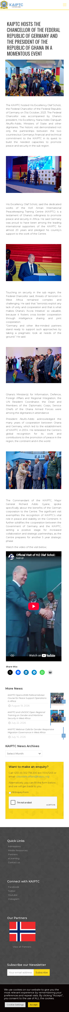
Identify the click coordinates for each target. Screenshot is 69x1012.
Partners (12, 854)
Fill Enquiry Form (20, 792)
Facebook (13, 887)
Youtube (12, 895)
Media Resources (17, 850)
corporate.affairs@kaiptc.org (32, 776)
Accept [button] (34, 1004)
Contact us (14, 862)
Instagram (13, 899)
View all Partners (22, 946)
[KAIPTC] (11, 5)
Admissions (14, 846)
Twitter (11, 891)
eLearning (13, 858)
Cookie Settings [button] (15, 1004)
